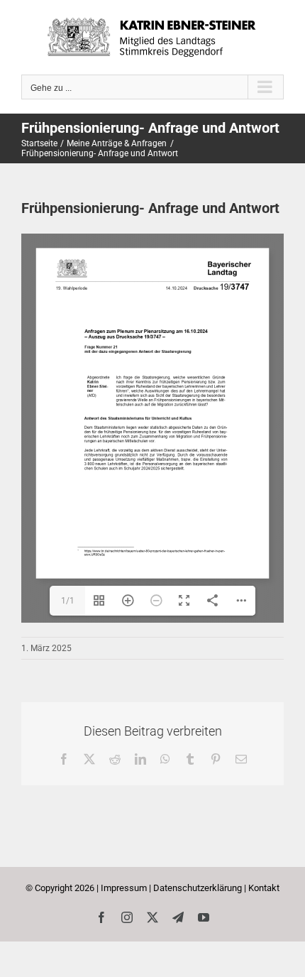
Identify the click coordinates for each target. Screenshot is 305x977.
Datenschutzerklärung (197, 888)
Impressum (124, 888)
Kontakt (263, 888)
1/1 (67, 601)
